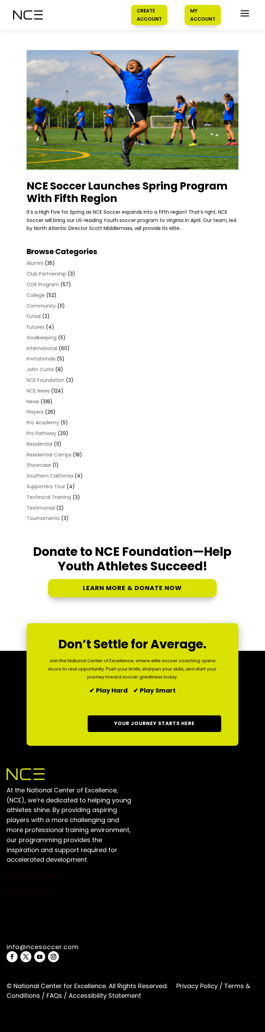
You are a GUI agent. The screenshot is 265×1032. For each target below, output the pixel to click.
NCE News (38, 390)
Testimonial (41, 507)
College (36, 295)
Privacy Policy (197, 986)
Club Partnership (46, 273)
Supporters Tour (46, 486)
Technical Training (49, 497)
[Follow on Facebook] (12, 956)
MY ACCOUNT (202, 14)
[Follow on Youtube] (39, 956)
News (33, 401)
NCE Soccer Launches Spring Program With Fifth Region (127, 192)
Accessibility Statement (104, 995)
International (42, 348)
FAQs (54, 995)
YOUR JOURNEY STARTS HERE (154, 723)
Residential (39, 444)
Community (41, 305)
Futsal (34, 316)
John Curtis (40, 369)
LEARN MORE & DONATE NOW (132, 587)
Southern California (50, 475)
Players (35, 411)
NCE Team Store (33, 892)
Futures (36, 327)
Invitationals (41, 358)
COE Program (43, 284)
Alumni (35, 263)
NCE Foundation (46, 380)
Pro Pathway (41, 433)
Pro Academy (43, 422)
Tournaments (43, 518)
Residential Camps (49, 454)
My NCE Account (33, 875)
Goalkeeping (42, 337)
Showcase (39, 465)
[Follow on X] (25, 956)
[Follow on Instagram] (53, 956)
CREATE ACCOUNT (149, 14)
